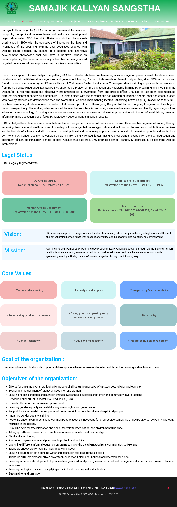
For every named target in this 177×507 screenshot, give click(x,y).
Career (130, 21)
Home (11, 21)
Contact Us (162, 21)
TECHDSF (113, 494)
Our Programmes (48, 21)
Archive (115, 21)
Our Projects (73, 21)
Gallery (145, 21)
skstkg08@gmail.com (125, 487)
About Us (26, 21)
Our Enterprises (96, 21)
